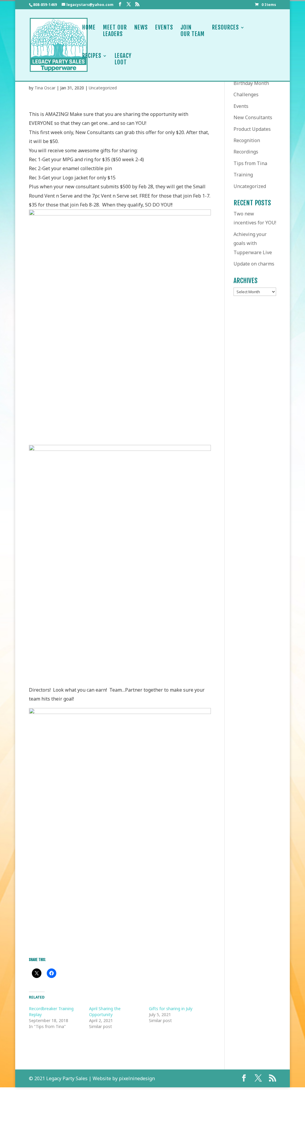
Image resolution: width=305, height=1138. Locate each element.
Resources (225, 27)
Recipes (91, 55)
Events (164, 27)
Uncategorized (103, 88)
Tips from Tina (250, 163)
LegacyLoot (123, 59)
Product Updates (252, 129)
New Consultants (253, 117)
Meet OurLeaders (115, 31)
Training (243, 174)
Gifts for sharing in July (170, 1008)
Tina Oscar (45, 88)
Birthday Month (251, 83)
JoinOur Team (192, 31)
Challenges (246, 94)
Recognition (247, 140)
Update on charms (254, 263)
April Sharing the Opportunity (105, 1011)
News (141, 27)
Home (89, 27)
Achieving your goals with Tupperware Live (253, 243)
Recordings (246, 151)
